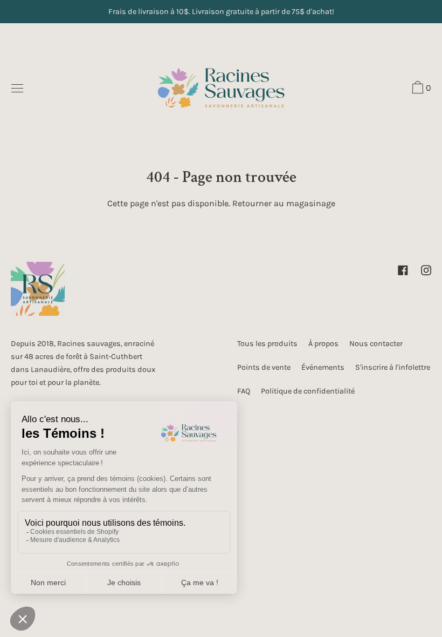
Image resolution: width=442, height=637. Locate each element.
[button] (420, 89)
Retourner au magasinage (283, 203)
